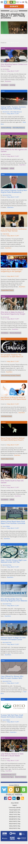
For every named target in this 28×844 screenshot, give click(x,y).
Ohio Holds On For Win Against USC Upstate (14, 150)
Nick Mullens (6, 69)
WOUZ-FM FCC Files (14, 828)
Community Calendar (15, 807)
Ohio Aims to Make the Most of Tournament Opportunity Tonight (13, 313)
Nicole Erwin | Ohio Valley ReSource (12, 112)
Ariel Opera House (6, 416)
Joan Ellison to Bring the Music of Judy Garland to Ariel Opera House (13, 398)
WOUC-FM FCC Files (14, 821)
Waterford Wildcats (20, 777)
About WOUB (14, 803)
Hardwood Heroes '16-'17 (8, 774)
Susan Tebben (6, 526)
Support (14, 805)
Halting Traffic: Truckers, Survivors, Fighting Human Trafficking (13, 108)
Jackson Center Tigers (8, 777)
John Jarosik (6, 317)
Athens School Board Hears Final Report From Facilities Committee (13, 522)
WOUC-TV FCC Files (14, 814)
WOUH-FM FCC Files (14, 823)
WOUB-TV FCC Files (14, 812)
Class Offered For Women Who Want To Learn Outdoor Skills (12, 677)
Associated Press (7, 195)
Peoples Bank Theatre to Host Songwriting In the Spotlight (12, 270)
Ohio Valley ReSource (19, 127)
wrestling (12, 85)
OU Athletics (4, 85)
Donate (14, 6)
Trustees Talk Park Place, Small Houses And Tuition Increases (12, 716)
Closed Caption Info (14, 810)
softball (12, 168)
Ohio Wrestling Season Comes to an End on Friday (14, 65)
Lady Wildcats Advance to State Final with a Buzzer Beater (12, 755)
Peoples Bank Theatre (7, 290)
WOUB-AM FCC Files (14, 817)
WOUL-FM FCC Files (14, 826)
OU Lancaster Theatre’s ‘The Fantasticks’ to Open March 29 (12, 356)
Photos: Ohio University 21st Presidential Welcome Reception (12, 37)
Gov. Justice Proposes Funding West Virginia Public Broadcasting (14, 191)
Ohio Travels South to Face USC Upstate (12, 481)
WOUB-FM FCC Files (14, 819)
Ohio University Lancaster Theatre (10, 375)
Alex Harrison (6, 758)
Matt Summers (7, 154)
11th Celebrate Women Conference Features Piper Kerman (14, 230)
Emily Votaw (6, 234)
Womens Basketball (15, 333)
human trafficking (6, 127)
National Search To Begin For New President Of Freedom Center (13, 638)
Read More (8, 81)
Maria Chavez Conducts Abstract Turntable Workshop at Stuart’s (13, 439)
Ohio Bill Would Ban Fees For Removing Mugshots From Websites (14, 600)
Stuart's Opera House (7, 459)
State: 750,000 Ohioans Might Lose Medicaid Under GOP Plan (13, 561)
